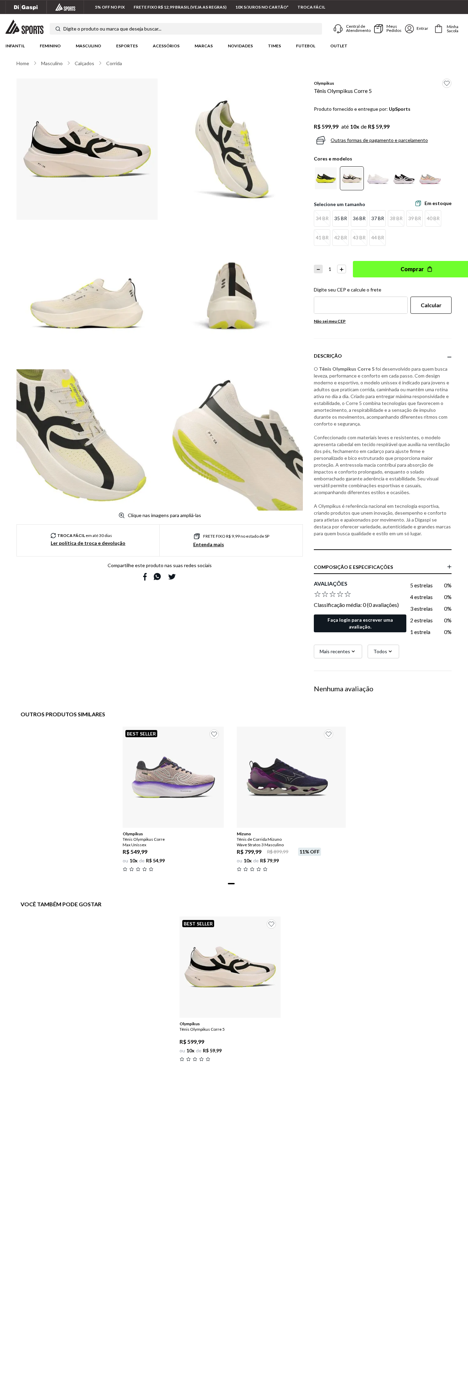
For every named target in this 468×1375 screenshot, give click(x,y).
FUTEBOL (305, 45)
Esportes (127, 45)
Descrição (328, 356)
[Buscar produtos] (58, 29)
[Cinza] (430, 178)
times (274, 45)
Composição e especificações (353, 567)
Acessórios (166, 45)
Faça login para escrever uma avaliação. (360, 623)
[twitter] (172, 576)
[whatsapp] (157, 576)
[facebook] (145, 577)
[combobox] (186, 28)
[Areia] (352, 178)
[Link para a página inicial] (22, 63)
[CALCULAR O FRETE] (431, 305)
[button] (322, 218)
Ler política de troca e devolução (88, 543)
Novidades (240, 45)
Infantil (15, 45)
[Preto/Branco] (404, 178)
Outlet (338, 45)
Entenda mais (208, 544)
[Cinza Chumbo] (326, 178)
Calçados (84, 63)
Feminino (50, 45)
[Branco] (378, 178)
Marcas (204, 45)
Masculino (88, 45)
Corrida (114, 63)
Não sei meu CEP (330, 321)
